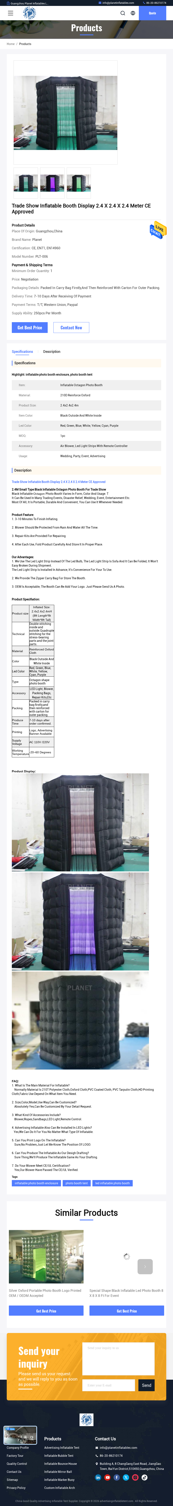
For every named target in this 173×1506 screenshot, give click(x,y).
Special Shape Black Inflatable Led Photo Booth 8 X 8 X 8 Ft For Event (46, 1293)
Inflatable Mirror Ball (58, 1471)
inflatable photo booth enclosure (36, 1183)
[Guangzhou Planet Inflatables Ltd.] (29, 13)
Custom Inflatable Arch (59, 1488)
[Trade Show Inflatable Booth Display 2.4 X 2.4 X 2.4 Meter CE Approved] (65, 113)
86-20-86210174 (156, 2)
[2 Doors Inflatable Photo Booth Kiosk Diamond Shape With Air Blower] (126, 1257)
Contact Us (14, 1471)
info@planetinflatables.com (118, 2)
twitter (126, 1477)
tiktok (144, 1477)
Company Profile (18, 1447)
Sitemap (12, 1479)
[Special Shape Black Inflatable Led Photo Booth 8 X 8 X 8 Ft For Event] (46, 1257)
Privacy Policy (16, 1488)
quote (152, 13)
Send (146, 1385)
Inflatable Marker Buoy (59, 1479)
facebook (117, 1477)
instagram (135, 1477)
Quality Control (17, 1463)
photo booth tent (77, 1183)
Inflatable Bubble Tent (58, 1455)
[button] (27, 1266)
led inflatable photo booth (112, 1183)
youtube (107, 1477)
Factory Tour (15, 1455)
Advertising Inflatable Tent (61, 1447)
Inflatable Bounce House (60, 1463)
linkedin (98, 1477)
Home (11, 44)
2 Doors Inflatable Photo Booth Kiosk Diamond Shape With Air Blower (124, 1293)
